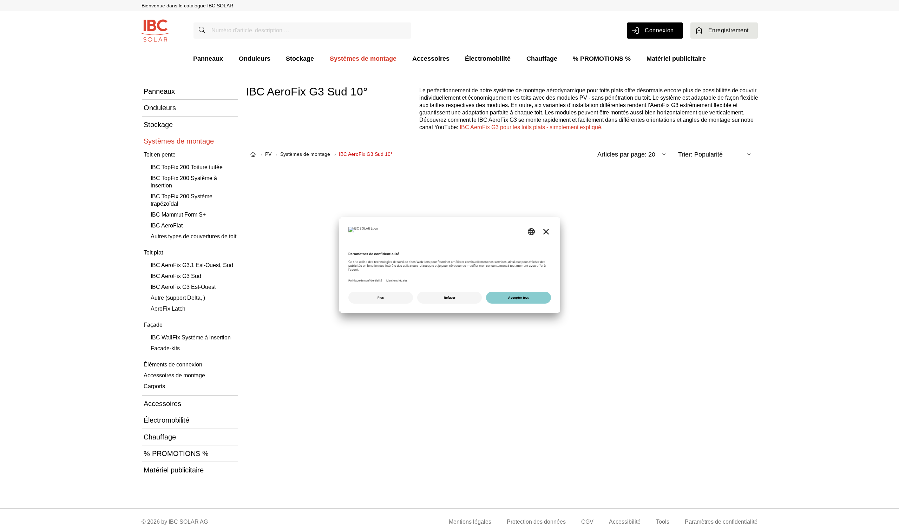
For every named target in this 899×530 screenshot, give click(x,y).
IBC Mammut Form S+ (178, 215)
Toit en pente (160, 155)
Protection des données (536, 522)
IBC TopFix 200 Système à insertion (184, 181)
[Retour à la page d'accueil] (155, 30)
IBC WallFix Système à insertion (191, 337)
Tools (662, 522)
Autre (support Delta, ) (178, 298)
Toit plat (153, 253)
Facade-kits (165, 348)
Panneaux (208, 58)
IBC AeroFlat (167, 225)
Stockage (300, 58)
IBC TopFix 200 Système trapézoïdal (181, 200)
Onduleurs (254, 58)
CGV (587, 522)
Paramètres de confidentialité (721, 522)
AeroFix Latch (168, 309)
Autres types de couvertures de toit (193, 236)
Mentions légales (470, 522)
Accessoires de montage (174, 375)
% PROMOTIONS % (602, 58)
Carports (154, 386)
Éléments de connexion (173, 364)
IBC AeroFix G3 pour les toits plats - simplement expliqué (530, 127)
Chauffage (541, 58)
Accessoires (431, 58)
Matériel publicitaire (676, 58)
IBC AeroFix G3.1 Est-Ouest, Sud (192, 265)
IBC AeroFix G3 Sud (176, 276)
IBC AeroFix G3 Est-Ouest (183, 287)
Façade (153, 325)
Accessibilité (625, 522)
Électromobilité (488, 58)
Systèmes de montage (363, 58)
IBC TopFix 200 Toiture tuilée (187, 167)
